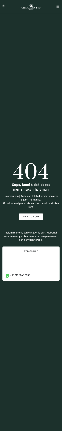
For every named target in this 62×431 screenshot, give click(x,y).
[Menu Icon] (58, 6)
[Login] (3, 6)
